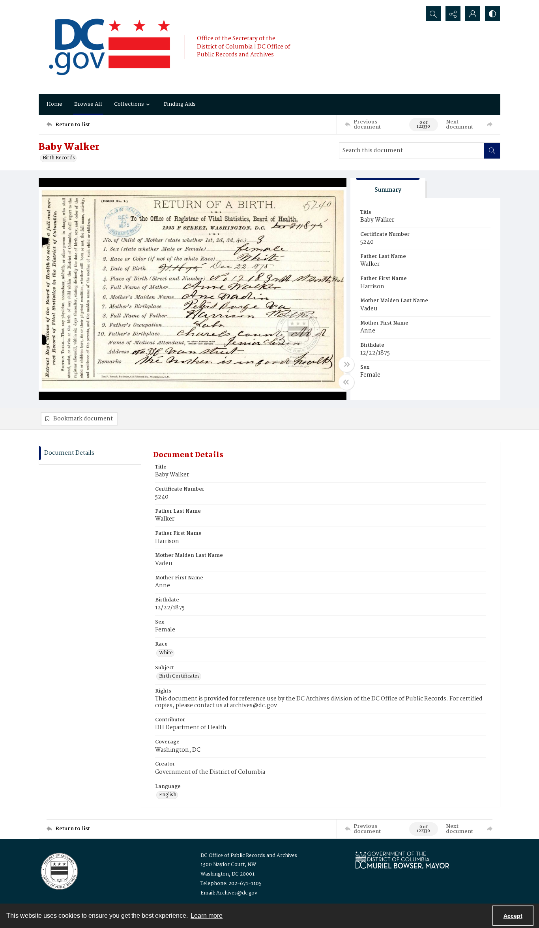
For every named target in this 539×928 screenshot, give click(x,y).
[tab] (387, 188)
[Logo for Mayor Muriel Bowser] (402, 860)
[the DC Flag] (110, 47)
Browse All (88, 104)
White (166, 653)
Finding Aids (180, 104)
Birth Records (59, 158)
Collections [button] (129, 104)
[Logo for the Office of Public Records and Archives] (59, 870)
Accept (512, 916)
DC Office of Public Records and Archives (248, 855)
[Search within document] (492, 151)
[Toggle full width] (346, 364)
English (167, 795)
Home (54, 104)
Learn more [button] (207, 915)
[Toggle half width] (346, 382)
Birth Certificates (179, 676)
